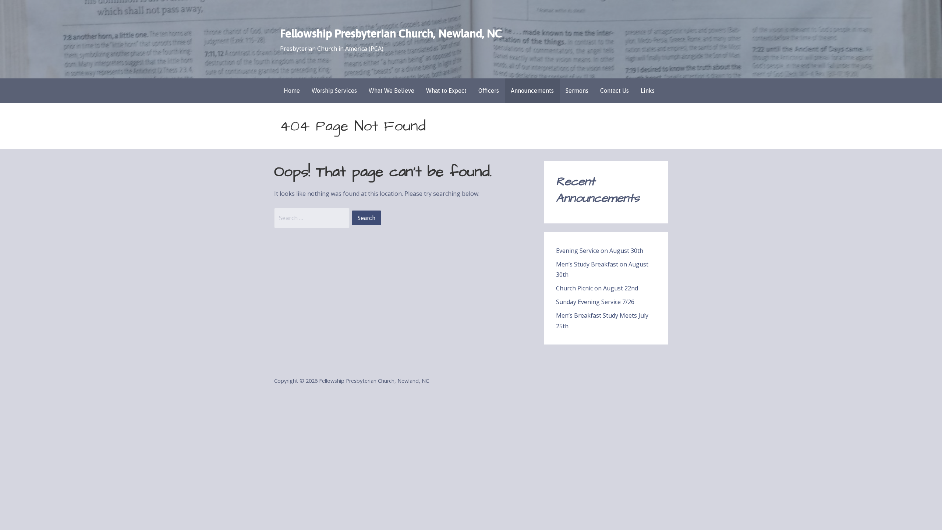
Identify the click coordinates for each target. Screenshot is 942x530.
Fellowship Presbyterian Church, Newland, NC (391, 33)
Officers (488, 90)
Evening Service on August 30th (599, 251)
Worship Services (334, 90)
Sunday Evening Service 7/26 (595, 302)
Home (292, 90)
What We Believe (391, 90)
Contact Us (614, 90)
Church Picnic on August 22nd (597, 288)
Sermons (577, 90)
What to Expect (446, 90)
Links (648, 90)
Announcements (532, 90)
